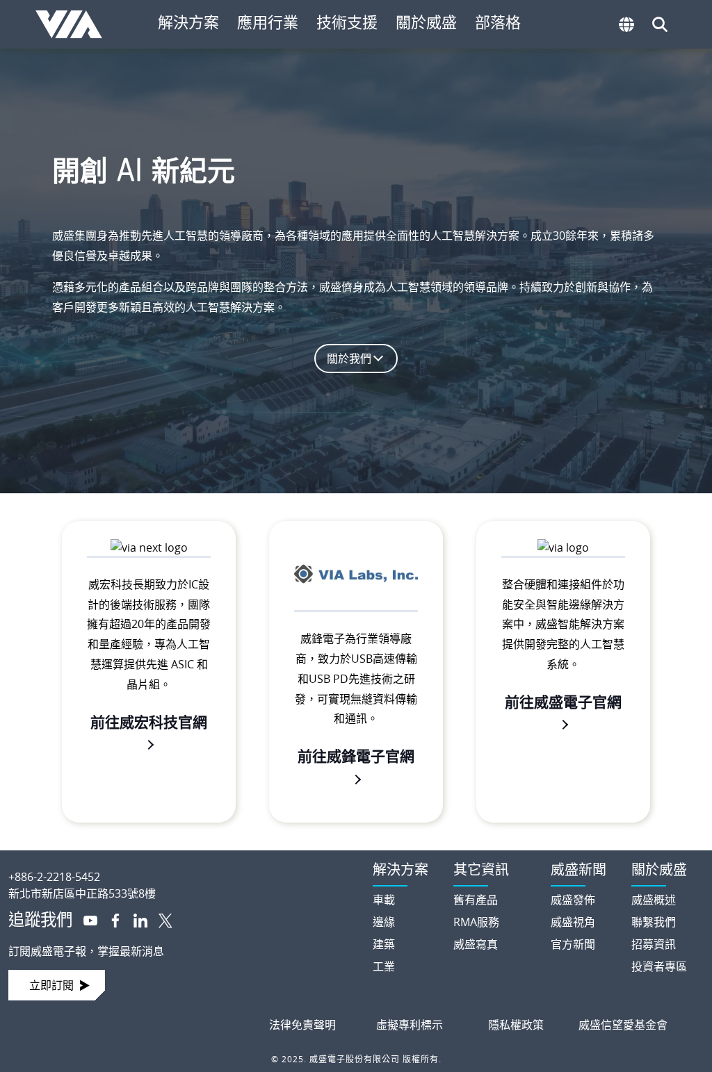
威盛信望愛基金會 (623, 1024)
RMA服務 (476, 922)
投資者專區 (659, 966)
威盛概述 (653, 899)
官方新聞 (573, 944)
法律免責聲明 (302, 1024)
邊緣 (384, 922)
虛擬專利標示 (409, 1024)
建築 (384, 944)
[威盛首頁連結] (178, 865)
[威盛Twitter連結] (159, 919)
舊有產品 (475, 899)
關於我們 (349, 358)
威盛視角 (573, 922)
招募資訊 (653, 944)
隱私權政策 (516, 1024)
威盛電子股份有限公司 (74, 24)
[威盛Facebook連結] (109, 919)
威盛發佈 (573, 899)
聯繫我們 (653, 922)
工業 (384, 966)
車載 (384, 899)
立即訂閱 (51, 985)
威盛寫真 (475, 944)
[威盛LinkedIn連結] (134, 919)
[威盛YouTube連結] (84, 919)
